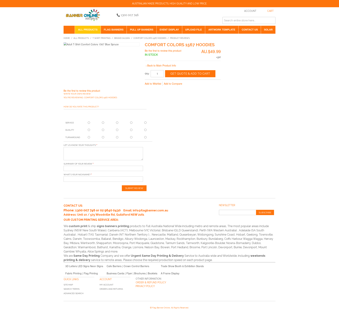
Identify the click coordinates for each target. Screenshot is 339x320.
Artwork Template (221, 29)
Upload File (193, 29)
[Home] (69, 30)
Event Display (169, 29)
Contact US (250, 29)
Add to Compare (173, 83)
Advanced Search (74, 293)
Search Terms (71, 289)
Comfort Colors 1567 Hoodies (149, 38)
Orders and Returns (111, 289)
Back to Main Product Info (161, 65)
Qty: (147, 73)
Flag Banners (113, 29)
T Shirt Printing (102, 38)
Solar (268, 29)
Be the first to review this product (163, 50)
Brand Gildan (122, 38)
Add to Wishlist (153, 83)
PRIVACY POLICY (145, 286)
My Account (106, 285)
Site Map (68, 285)
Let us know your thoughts (80, 145)
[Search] (271, 20)
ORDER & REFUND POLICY (151, 282)
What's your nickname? (77, 174)
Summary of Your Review (78, 164)
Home (67, 38)
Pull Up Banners (141, 29)
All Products (87, 29)
